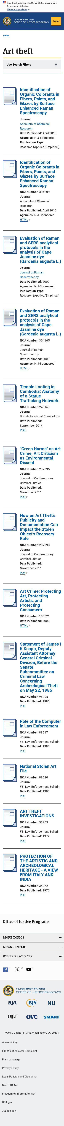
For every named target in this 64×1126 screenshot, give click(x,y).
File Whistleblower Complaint (19, 1051)
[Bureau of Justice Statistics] (32, 1008)
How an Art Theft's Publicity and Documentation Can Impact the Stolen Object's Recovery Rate (39, 527)
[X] (18, 970)
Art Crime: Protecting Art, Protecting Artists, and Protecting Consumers (40, 600)
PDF (22, 430)
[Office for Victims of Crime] (32, 1019)
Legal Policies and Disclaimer (19, 1076)
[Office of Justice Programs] (7, 21)
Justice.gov (9, 1110)
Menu (56, 21)
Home (6, 35)
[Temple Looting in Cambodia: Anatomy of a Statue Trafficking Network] (10, 401)
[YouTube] (30, 970)
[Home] (31, 21)
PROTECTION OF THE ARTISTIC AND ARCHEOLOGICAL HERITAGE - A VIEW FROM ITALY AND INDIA (39, 868)
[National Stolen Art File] (10, 781)
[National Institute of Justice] (51, 1006)
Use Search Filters (19, 64)
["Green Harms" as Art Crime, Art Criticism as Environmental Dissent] (10, 463)
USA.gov (7, 1102)
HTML (24, 219)
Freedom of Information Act (18, 1093)
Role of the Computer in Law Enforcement (40, 724)
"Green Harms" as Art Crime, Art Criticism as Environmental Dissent (40, 455)
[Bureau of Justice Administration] (12, 1005)
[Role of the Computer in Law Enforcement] (10, 736)
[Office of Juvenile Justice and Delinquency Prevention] (12, 1020)
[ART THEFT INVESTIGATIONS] (10, 825)
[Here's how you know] (32, 6)
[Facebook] (7, 970)
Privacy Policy (10, 1068)
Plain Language (11, 1059)
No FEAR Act (10, 1085)
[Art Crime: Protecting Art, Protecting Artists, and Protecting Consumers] (10, 606)
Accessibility (9, 1042)
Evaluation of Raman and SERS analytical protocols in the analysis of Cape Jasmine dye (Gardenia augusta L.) (40, 250)
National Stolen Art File (38, 768)
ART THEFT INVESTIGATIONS (37, 813)
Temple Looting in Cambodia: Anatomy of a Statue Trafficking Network (39, 393)
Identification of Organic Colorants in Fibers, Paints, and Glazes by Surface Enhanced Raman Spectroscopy (39, 101)
